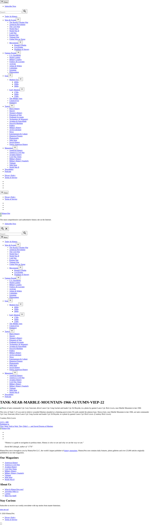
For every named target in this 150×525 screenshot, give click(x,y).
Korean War (13, 35)
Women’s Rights (20, 45)
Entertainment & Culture (18, 134)
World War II (14, 31)
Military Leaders (15, 60)
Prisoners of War (15, 115)
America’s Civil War (16, 152)
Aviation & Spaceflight (17, 121)
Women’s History (15, 113)
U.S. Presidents (15, 55)
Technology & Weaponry (18, 119)
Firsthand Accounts (16, 117)
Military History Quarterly (19, 161)
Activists (12, 64)
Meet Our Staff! (10, 496)
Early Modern (14, 90)
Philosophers (14, 72)
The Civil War (14, 27)
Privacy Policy (10, 175)
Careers (7, 494)
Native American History (18, 144)
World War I (14, 29)
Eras (6, 76)
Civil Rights (18, 47)
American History (16, 150)
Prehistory (13, 103)
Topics (7, 106)
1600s (16, 94)
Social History (14, 142)
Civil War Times (15, 157)
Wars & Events (10, 20)
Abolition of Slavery (21, 49)
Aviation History (15, 155)
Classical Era (14, 101)
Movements (13, 43)
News (11, 132)
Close (5, 2)
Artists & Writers (15, 66)
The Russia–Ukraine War (18, 22)
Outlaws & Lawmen (16, 62)
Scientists (12, 70)
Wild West (13, 140)
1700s (16, 92)
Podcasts (8, 171)
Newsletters (9, 169)
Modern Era (13, 80)
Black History (14, 109)
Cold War (13, 33)
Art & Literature (15, 130)
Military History (15, 128)
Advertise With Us (11, 492)
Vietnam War (14, 37)
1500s (16, 96)
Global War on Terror (17, 39)
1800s (16, 86)
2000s (16, 82)
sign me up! (4, 510)
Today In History (11, 16)
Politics (12, 125)
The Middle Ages (15, 98)
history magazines (70, 451)
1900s (16, 84)
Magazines (9, 148)
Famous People (10, 53)
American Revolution (17, 24)
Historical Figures (15, 136)
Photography (14, 138)
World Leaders (14, 57)
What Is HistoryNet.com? (14, 489)
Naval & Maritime (16, 123)
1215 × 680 (4, 422)
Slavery (12, 111)
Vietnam (12, 163)
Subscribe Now (10, 6)
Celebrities (13, 68)
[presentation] (18, 19)
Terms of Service (11, 178)
